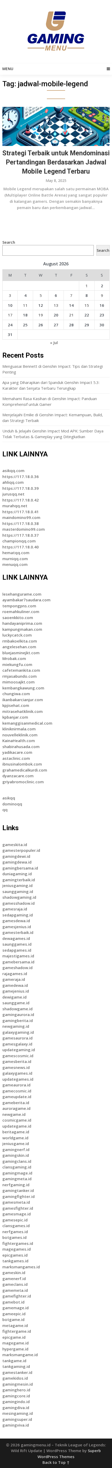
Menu (7, 68)
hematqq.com (15, 552)
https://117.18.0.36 (20, 476)
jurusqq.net (13, 494)
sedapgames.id (16, 950)
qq (5, 809)
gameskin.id (13, 1272)
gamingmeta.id (17, 1178)
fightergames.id (17, 1243)
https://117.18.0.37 (20, 535)
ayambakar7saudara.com (26, 599)
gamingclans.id (16, 1161)
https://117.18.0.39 (20, 488)
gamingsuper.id (17, 1419)
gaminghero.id (16, 1389)
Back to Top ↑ (56, 1462)
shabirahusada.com (21, 746)
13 (56, 305)
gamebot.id (13, 1302)
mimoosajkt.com (18, 681)
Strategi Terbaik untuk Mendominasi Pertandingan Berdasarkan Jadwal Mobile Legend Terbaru (56, 162)
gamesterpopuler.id (21, 850)
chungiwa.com (16, 693)
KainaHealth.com (18, 740)
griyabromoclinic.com (23, 781)
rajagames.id (14, 973)
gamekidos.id (15, 1378)
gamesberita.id (16, 1061)
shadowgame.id (17, 1008)
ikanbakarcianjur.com (22, 699)
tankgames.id (15, 1260)
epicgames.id (15, 1255)
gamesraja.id (14, 909)
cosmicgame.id (16, 1120)
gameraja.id (13, 979)
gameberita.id (15, 1102)
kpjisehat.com (15, 705)
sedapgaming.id (17, 915)
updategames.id (17, 1079)
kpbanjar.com (15, 717)
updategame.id (16, 1126)
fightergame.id (16, 1331)
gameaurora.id (16, 1084)
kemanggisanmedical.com (27, 723)
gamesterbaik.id (17, 932)
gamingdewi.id (16, 856)
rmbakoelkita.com (19, 641)
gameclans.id (15, 1284)
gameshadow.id (17, 967)
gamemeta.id (15, 1290)
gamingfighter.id (18, 1196)
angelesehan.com (19, 646)
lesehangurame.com (21, 594)
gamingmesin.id (17, 1384)
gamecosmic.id (16, 1090)
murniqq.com (15, 558)
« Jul (54, 342)
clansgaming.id (16, 1167)
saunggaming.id (17, 891)
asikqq (8, 797)
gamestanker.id (17, 1372)
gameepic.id (14, 1313)
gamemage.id (15, 1307)
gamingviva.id (15, 1425)
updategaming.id (18, 1049)
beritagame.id (15, 1131)
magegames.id (16, 1249)
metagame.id (15, 1325)
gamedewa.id (15, 985)
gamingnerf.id (15, 1149)
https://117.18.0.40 (20, 546)
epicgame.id (14, 1337)
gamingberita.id (17, 1020)
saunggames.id (17, 944)
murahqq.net (14, 505)
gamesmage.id (16, 1213)
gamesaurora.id (17, 1038)
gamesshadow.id (18, 903)
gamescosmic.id (17, 1055)
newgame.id (14, 1114)
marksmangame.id (20, 1354)
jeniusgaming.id (17, 885)
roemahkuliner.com (20, 611)
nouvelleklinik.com (20, 734)
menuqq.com (15, 564)
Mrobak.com (14, 658)
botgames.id (14, 1237)
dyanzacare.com (18, 775)
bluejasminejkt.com (21, 652)
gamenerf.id (14, 1278)
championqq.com (19, 540)
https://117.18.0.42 (20, 500)
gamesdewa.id (16, 920)
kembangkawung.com (23, 687)
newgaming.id (15, 1026)
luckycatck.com (17, 635)
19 (40, 314)
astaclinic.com (16, 758)
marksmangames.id (21, 1266)
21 (71, 314)
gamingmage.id (17, 1173)
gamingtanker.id (18, 1190)
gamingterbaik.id (18, 879)
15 (86, 305)
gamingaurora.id (18, 1014)
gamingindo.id (16, 1401)
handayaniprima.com (22, 623)
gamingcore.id (16, 1395)
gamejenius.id (15, 991)
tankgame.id (14, 1360)
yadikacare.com (17, 752)
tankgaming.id (16, 1366)
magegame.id (15, 1342)
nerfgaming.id (15, 1184)
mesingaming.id (17, 1413)
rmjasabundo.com (19, 676)
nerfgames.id (15, 1231)
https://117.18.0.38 (20, 523)
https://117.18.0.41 (20, 511)
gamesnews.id (16, 1067)
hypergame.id (15, 1348)
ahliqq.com (13, 482)
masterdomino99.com (23, 529)
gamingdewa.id (17, 862)
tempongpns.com (19, 605)
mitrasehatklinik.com (22, 711)
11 (25, 305)
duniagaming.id (17, 873)
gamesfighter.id (17, 1208)
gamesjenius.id (16, 926)
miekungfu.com (17, 664)
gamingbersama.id (20, 868)
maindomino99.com (21, 517)
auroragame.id (16, 1108)
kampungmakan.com (22, 629)
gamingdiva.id (15, 1407)
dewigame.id (14, 997)
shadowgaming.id (19, 897)
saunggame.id (15, 1002)
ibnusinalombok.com (22, 764)
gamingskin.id (15, 1155)
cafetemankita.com (21, 670)
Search (8, 242)
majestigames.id (18, 955)
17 (10, 314)
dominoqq (12, 803)
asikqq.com (13, 470)
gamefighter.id (16, 1296)
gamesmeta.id (16, 1202)
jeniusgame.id (15, 1143)
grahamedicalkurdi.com (24, 770)
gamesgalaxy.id (17, 1044)
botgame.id (13, 1319)
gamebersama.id (18, 961)
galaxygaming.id (18, 1032)
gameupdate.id (16, 1096)
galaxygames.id (17, 1073)
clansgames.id (16, 1225)
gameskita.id (14, 844)
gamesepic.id (15, 1219)
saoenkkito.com (17, 617)
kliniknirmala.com (19, 728)
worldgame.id (15, 1137)
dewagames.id (16, 938)
